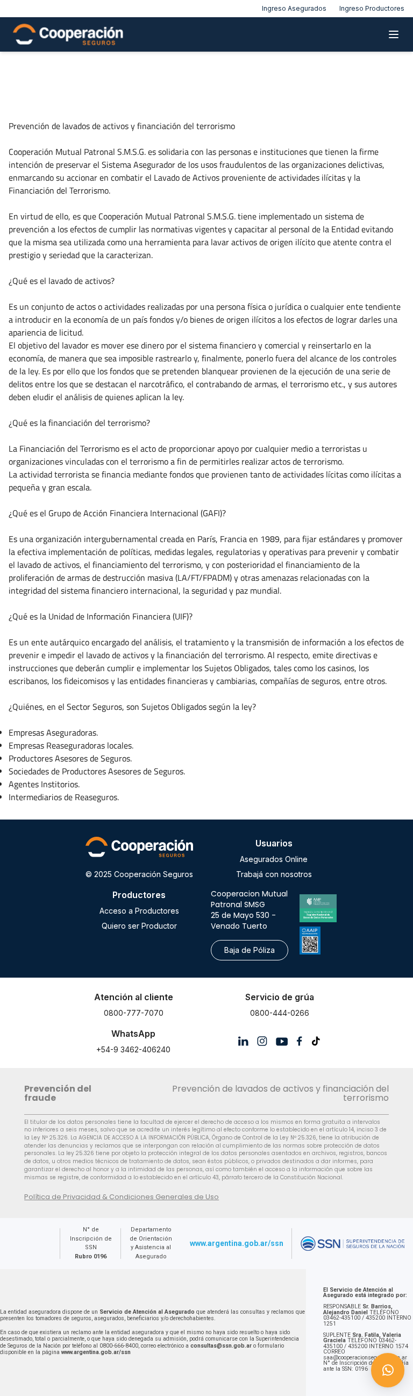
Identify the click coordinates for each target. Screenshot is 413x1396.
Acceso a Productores (139, 910)
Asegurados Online (274, 859)
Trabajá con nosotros (274, 874)
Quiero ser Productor (139, 925)
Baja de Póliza (249, 950)
